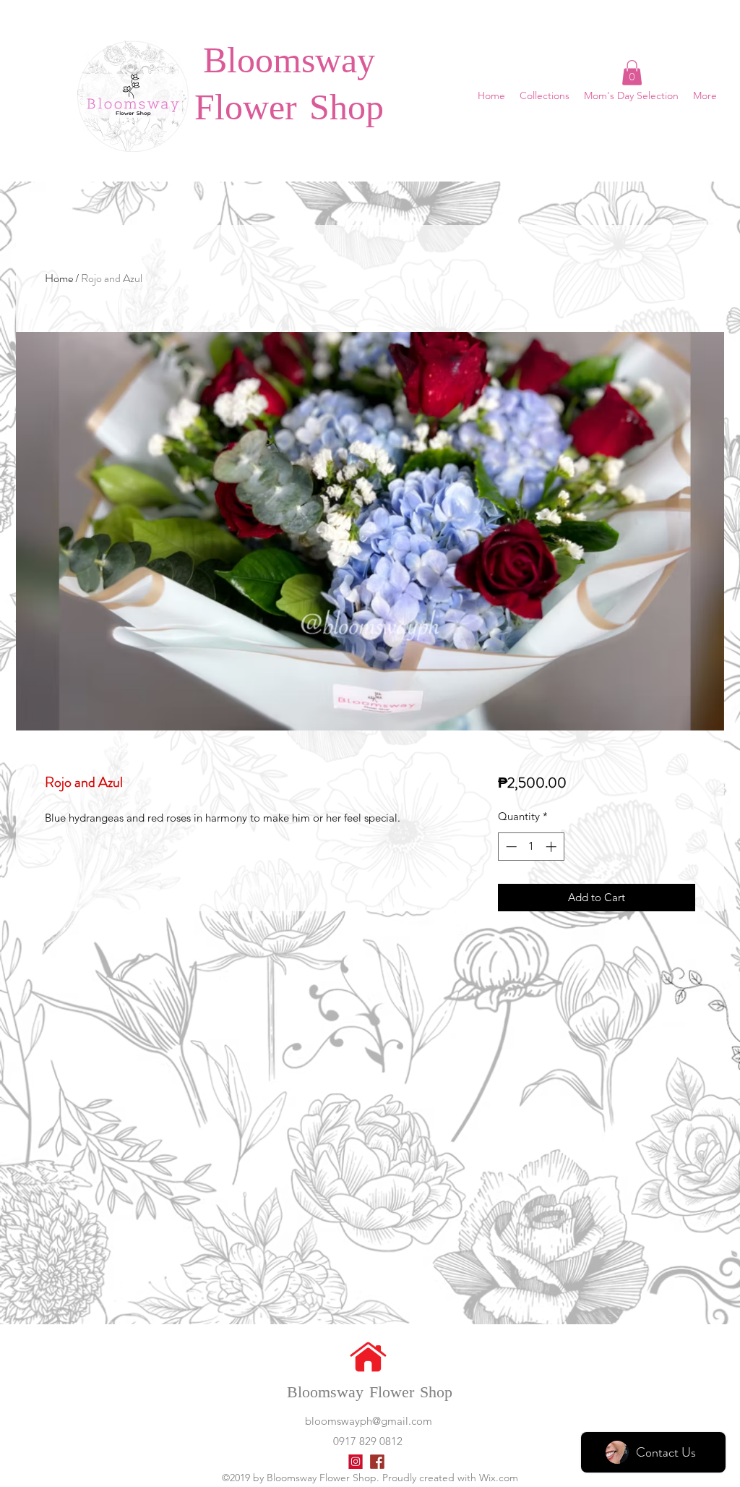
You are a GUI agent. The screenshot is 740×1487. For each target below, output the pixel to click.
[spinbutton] (531, 846)
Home (59, 278)
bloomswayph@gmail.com (368, 1421)
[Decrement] (510, 846)
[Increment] (552, 846)
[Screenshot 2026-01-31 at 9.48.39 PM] (377, 1461)
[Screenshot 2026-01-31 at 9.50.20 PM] (355, 1461)
